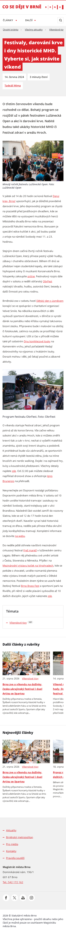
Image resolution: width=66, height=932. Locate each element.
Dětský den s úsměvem (49, 300)
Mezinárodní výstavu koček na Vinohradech (28, 565)
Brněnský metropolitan (19, 837)
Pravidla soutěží (15, 858)
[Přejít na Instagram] (31, 897)
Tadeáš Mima (13, 85)
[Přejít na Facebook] (6, 897)
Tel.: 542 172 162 (13, 882)
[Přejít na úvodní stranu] (22, 9)
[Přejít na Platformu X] (14, 897)
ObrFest (47, 281)
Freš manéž (30, 550)
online (31, 276)
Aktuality (11, 830)
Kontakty (11, 851)
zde (14, 471)
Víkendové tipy (56, 29)
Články (8, 20)
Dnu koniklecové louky (37, 341)
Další (29, 20)
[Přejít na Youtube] (23, 897)
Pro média (12, 844)
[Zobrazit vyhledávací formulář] (60, 20)
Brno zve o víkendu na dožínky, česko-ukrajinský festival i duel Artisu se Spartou (22, 689)
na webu (20, 536)
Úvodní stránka (10, 29)
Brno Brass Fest (30, 585)
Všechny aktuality (34, 29)
